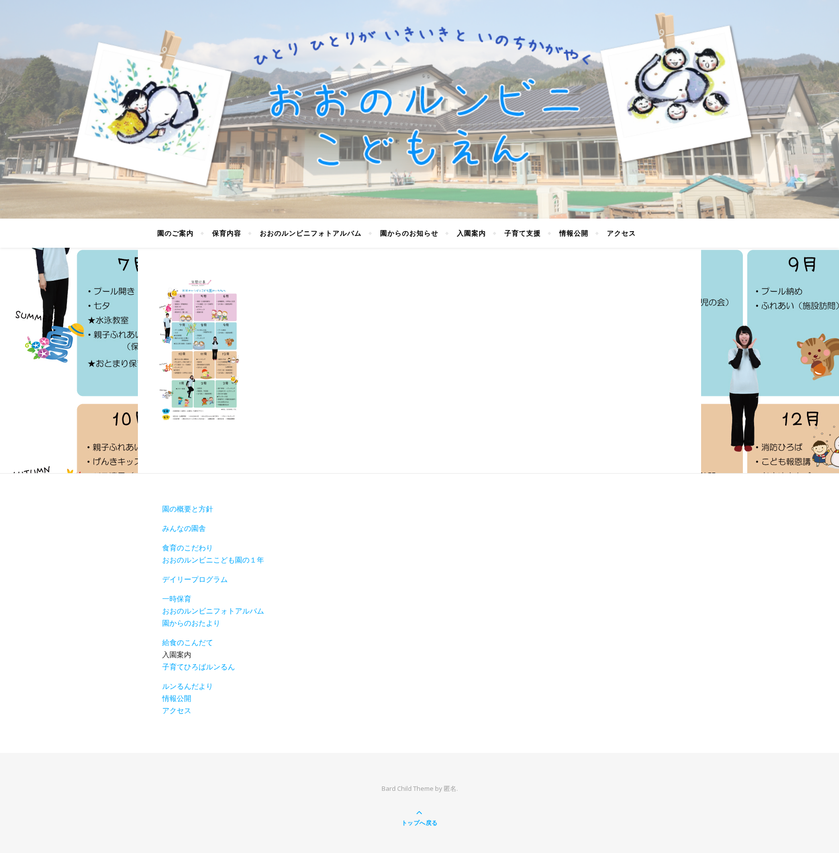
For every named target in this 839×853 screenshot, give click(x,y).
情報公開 (573, 233)
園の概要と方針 (187, 508)
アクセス (621, 233)
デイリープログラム (195, 579)
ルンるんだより (187, 686)
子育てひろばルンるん (198, 666)
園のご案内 (175, 233)
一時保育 (176, 598)
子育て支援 (522, 233)
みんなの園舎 (184, 528)
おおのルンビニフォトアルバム (311, 233)
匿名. (451, 788)
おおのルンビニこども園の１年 (213, 559)
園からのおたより (191, 623)
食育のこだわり (187, 547)
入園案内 (471, 233)
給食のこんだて (187, 642)
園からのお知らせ (409, 233)
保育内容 (226, 233)
